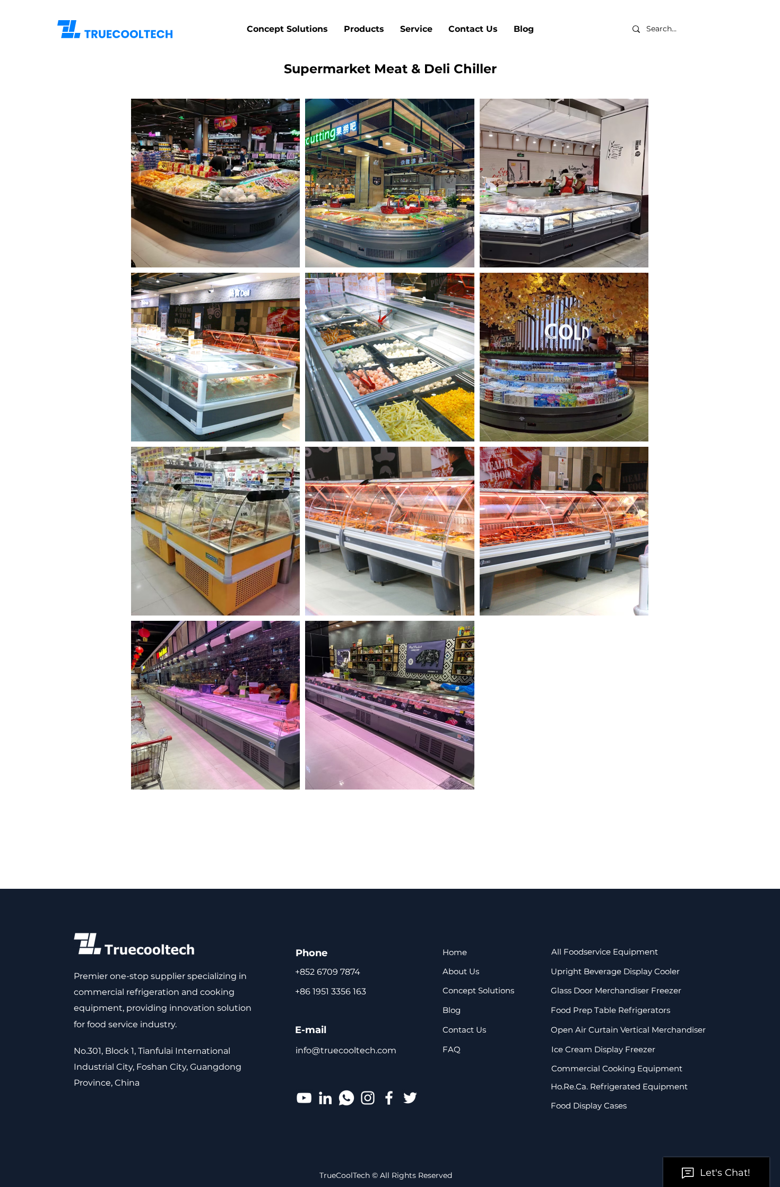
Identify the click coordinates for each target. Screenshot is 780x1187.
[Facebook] (389, 1098)
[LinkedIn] (325, 1098)
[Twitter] (410, 1098)
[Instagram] (368, 1098)
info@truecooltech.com (346, 1050)
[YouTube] (304, 1098)
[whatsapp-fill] (346, 1098)
